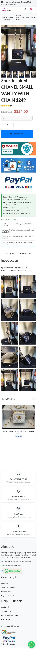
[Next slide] (35, 399)
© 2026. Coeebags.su (8, 644)
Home (19, 15)
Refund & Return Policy (9, 615)
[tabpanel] (18, 423)
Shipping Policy (6, 611)
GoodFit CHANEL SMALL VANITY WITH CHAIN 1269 (18, 432)
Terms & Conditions (8, 588)
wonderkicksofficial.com (10, 626)
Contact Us (5, 607)
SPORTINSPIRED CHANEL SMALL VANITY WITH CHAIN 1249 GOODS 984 (19, 18)
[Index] (25, 9)
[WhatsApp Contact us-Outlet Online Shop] (31, 644)
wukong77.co (6, 622)
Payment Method (7, 596)
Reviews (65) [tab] (25, 254)
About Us (4, 583)
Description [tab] (9, 254)
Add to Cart (18, 134)
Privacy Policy (6, 592)
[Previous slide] (33, 399)
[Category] (35, 9)
